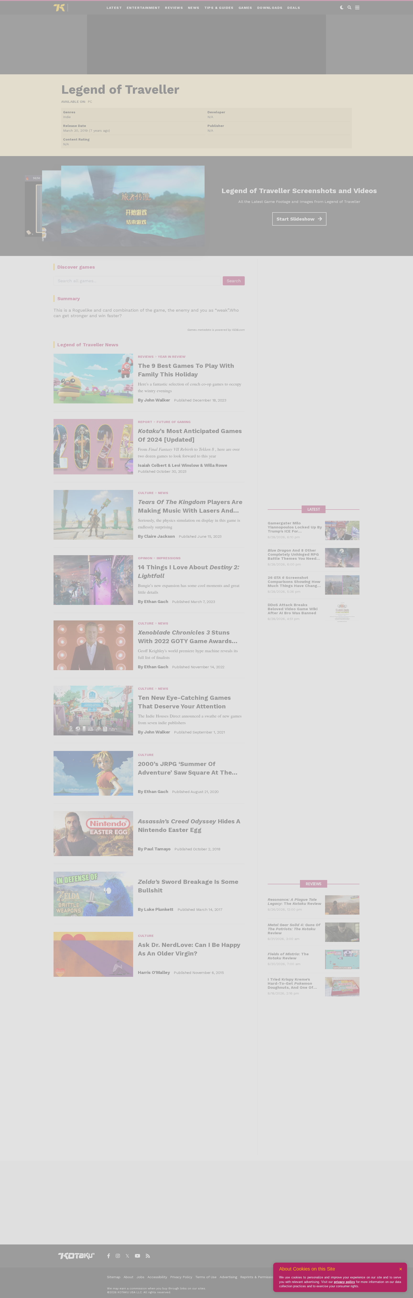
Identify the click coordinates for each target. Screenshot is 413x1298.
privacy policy (344, 1282)
